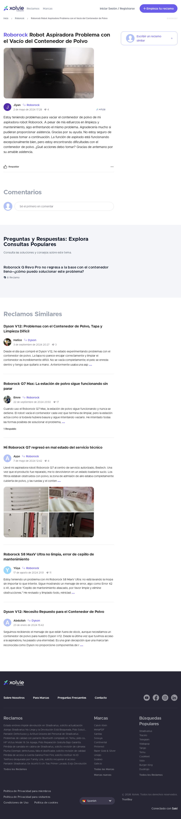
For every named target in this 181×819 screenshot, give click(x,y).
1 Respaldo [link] (10, 428)
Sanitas (98, 733)
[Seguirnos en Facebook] (156, 697)
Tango (142, 748)
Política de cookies (46, 802)
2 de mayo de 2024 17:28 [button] (27, 109)
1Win (142, 760)
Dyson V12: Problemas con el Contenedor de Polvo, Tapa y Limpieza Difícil (53, 328)
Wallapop (144, 743)
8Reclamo (13, 277)
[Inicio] (14, 8)
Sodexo (98, 759)
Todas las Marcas (104, 769)
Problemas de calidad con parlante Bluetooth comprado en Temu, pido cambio (45, 738)
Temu (142, 752)
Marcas (47, 8)
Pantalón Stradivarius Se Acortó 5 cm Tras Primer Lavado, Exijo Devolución (45, 763)
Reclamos (33, 8)
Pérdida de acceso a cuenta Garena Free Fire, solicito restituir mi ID (41, 755)
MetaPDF (99, 729)
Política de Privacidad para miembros (27, 791)
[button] (146, 697)
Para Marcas (41, 697)
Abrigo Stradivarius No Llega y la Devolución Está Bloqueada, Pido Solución (45, 729)
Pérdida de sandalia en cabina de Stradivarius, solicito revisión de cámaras (44, 746)
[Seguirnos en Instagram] (165, 697)
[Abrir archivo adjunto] (49, 73)
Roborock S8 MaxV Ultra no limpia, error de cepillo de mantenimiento (49, 556)
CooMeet (144, 756)
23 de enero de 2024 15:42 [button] (28, 625)
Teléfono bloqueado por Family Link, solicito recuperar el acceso (39, 759)
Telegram (144, 739)
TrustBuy (127, 799)
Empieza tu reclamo (160, 8)
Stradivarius (145, 731)
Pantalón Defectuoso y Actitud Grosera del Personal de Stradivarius (41, 733)
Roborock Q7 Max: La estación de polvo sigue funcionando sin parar (56, 386)
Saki (174, 808)
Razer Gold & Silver (105, 750)
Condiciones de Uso (16, 802)
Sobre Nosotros (14, 697)
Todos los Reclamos (15, 769)
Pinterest (99, 746)
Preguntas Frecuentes (72, 697)
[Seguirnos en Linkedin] (174, 697)
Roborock (19, 18)
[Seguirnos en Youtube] (147, 697)
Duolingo (144, 769)
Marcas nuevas (102, 774)
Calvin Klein (100, 725)
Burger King (146, 765)
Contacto (101, 697)
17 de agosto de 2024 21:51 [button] (28, 572)
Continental (100, 742)
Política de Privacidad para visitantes (27, 796)
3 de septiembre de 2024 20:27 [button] (31, 344)
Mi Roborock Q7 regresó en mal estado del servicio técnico (53, 447)
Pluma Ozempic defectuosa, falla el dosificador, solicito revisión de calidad (44, 750)
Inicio (6, 18)
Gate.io (98, 763)
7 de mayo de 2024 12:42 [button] (27, 460)
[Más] (112, 166)
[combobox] (97, 801)
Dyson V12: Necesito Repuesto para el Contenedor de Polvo (54, 612)
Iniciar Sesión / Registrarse (117, 8)
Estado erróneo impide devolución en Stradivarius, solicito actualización (43, 725)
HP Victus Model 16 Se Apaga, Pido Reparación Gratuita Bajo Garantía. (42, 742)
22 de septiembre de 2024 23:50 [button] (32, 402)
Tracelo (143, 735)
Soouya (98, 738)
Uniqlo (97, 755)
